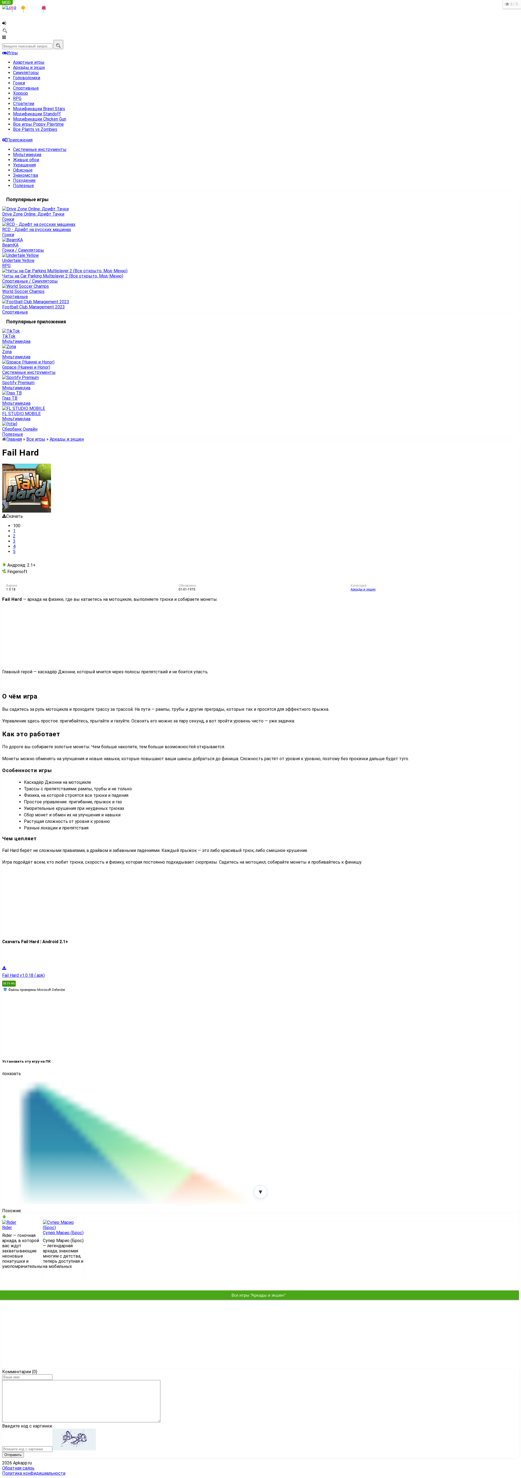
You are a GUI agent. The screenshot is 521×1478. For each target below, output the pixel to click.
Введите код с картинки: (27, 1426)
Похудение (24, 180)
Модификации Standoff (37, 113)
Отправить (13, 1455)
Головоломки (26, 77)
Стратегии (23, 103)
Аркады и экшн (29, 67)
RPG (17, 98)
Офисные (23, 170)
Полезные (23, 185)
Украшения (24, 165)
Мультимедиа (27, 154)
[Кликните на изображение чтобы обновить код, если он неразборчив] (74, 1448)
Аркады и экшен (363, 589)
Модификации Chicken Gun (39, 119)
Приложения (20, 140)
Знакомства (25, 175)
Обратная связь (18, 1468)
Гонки (19, 83)
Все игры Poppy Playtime (38, 124)
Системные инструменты (39, 149)
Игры (12, 52)
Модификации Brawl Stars (39, 108)
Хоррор (20, 93)
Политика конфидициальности (33, 1473)
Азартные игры (29, 62)
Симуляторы (26, 72)
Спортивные (26, 88)
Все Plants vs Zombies (35, 129)
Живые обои (26, 159)
